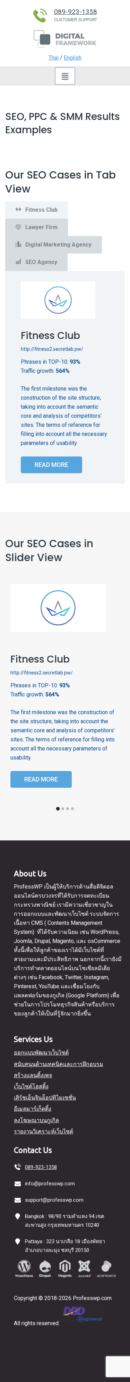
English (72, 57)
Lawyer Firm (41, 227)
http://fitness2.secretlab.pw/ (52, 349)
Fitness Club (41, 209)
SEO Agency (40, 262)
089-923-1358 (75, 12)
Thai (54, 57)
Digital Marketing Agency (58, 244)
